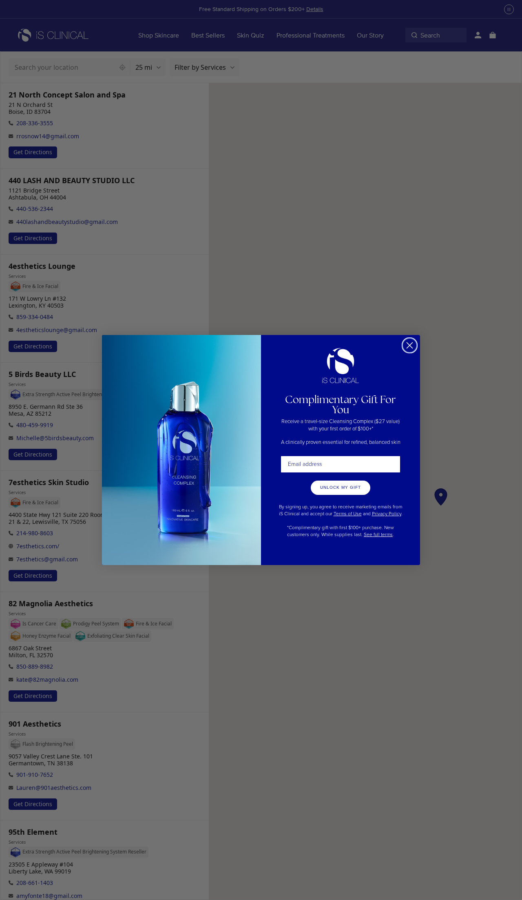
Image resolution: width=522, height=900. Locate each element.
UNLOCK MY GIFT (340, 487)
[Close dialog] (410, 345)
